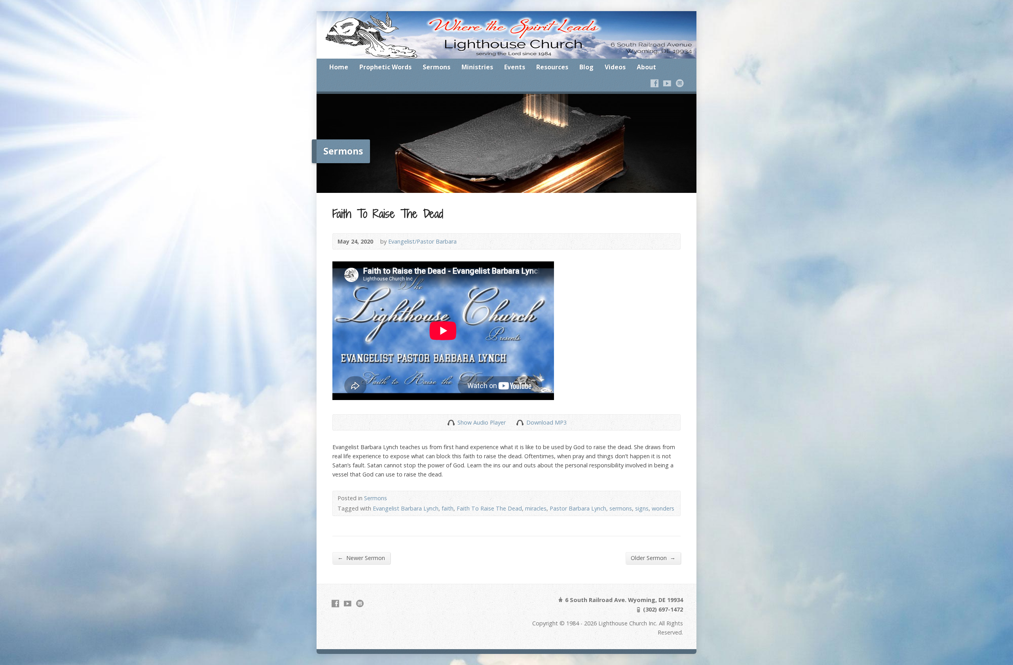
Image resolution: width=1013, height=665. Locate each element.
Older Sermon (653, 558)
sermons (620, 508)
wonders (663, 508)
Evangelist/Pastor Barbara (422, 241)
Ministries (477, 67)
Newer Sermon (361, 558)
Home (338, 67)
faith (447, 508)
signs (642, 508)
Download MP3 (546, 422)
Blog (586, 67)
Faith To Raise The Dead (489, 508)
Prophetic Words (385, 67)
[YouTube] (667, 83)
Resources (552, 67)
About (646, 67)
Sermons (436, 67)
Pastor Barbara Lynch (578, 508)
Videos (615, 67)
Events (514, 67)
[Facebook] (654, 83)
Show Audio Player (450, 422)
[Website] (680, 83)
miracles (535, 508)
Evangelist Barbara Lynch (405, 508)
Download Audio (519, 422)
